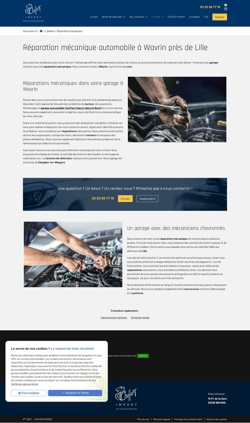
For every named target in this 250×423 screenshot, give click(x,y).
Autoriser (143, 356)
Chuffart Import (176, 17)
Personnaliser (31, 393)
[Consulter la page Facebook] (225, 5)
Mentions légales (161, 419)
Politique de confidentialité (188, 419)
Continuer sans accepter (24, 384)
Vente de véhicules (112, 17)
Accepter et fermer (77, 393)
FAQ (206, 17)
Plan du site (143, 419)
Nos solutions (137, 17)
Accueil (94, 17)
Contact (219, 17)
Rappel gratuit (147, 198)
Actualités (194, 17)
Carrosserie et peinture (114, 317)
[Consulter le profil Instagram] (225, 8)
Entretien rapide (140, 317)
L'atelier (156, 17)
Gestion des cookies (216, 419)
